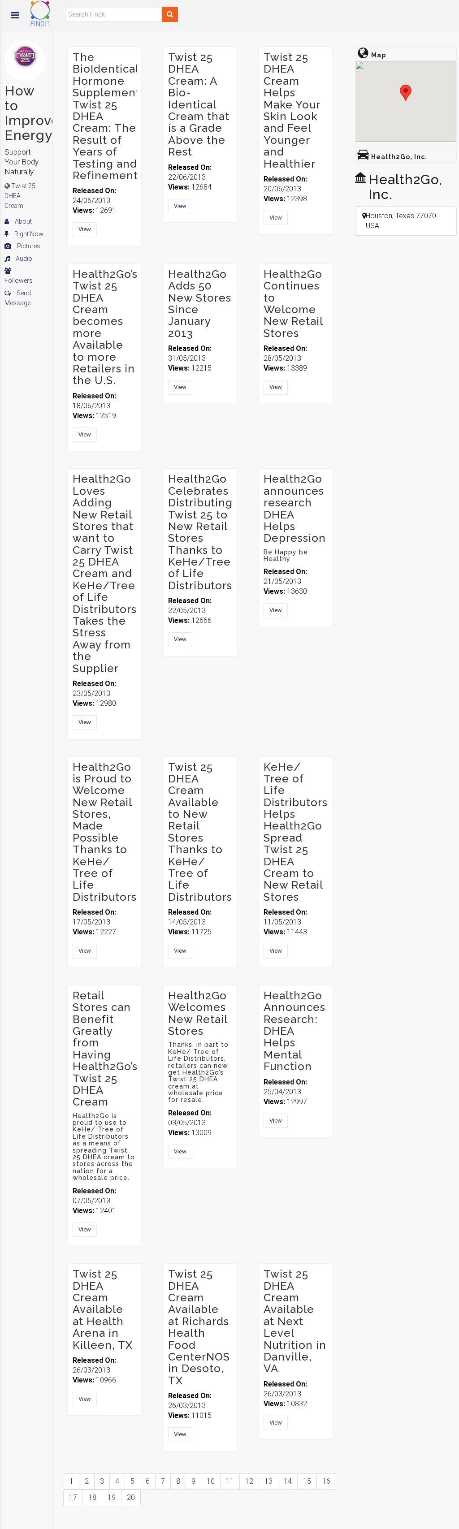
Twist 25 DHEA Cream (19, 195)
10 (211, 1481)
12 (249, 1481)
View (84, 229)
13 (268, 1481)
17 (73, 1497)
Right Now (28, 234)
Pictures (28, 246)
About (22, 221)
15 (307, 1481)
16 (326, 1481)
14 (288, 1481)
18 (92, 1497)
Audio (23, 258)
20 (131, 1497)
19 (112, 1497)
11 (230, 1481)
